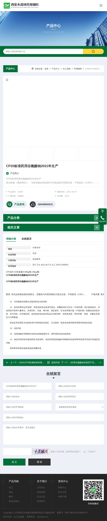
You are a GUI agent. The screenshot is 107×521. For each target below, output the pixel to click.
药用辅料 (78, 69)
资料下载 (62, 496)
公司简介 (41, 487)
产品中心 (10, 68)
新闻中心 (62, 487)
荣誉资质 (41, 492)
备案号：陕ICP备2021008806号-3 (72, 512)
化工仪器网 (19, 517)
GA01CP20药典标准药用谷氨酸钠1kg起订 (38, 362)
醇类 (11, 496)
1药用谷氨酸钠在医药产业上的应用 (86, 362)
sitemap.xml (42, 517)
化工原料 (67, 69)
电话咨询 (102, 221)
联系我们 (41, 501)
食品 (11, 492)
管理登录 (30, 517)
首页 (46, 69)
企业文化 (41, 496)
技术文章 (62, 492)
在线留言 (27, 238)
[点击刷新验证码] (40, 451)
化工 (11, 487)
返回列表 (55, 362)
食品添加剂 (14, 501)
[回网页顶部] (102, 211)
